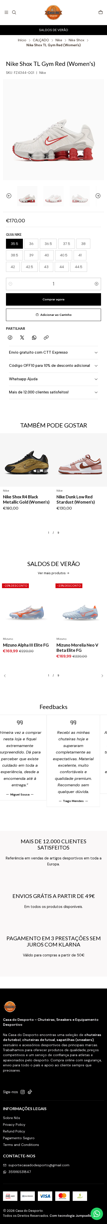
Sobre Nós (11, 1118)
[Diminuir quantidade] (10, 284)
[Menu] (6, 12)
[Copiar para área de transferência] (46, 337)
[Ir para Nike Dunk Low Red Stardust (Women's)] (80, 460)
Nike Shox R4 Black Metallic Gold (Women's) (26, 499)
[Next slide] (100, 196)
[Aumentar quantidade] (96, 284)
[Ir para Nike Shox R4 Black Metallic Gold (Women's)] (27, 460)
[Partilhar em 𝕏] (22, 337)
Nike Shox (76, 40)
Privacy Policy (14, 1124)
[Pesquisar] (13, 12)
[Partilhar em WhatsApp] (34, 337)
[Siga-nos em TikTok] (29, 1091)
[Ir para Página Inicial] (53, 12)
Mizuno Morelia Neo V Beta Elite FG (77, 647)
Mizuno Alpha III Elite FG (26, 645)
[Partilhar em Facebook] (10, 337)
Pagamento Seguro (19, 1138)
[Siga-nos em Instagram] (22, 1091)
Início (22, 40)
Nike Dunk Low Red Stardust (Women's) (75, 499)
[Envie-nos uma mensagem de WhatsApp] (97, 1214)
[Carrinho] (100, 12)
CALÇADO (41, 40)
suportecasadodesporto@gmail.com (38, 1165)
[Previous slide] (6, 196)
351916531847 (19, 1172)
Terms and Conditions (21, 1144)
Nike (58, 40)
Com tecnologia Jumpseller (71, 1216)
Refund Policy (14, 1131)
